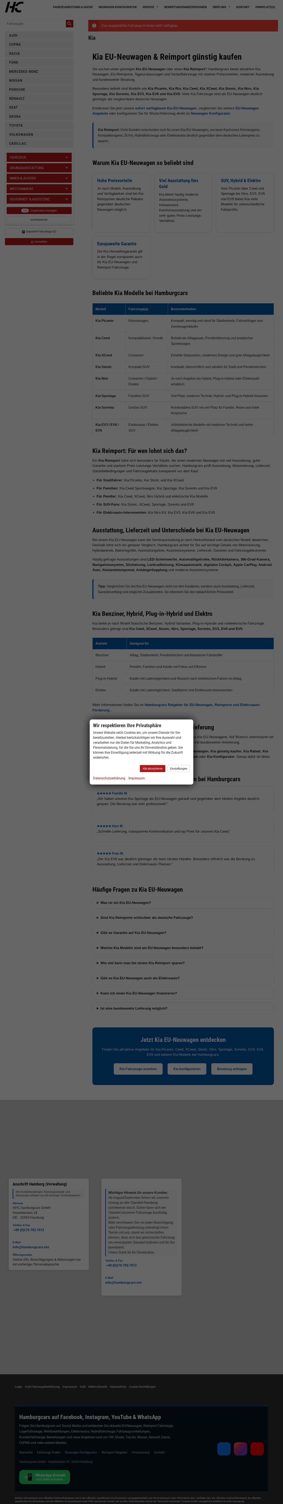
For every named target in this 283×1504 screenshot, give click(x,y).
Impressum (136, 778)
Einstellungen (178, 768)
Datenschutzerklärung (109, 778)
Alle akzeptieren (153, 768)
